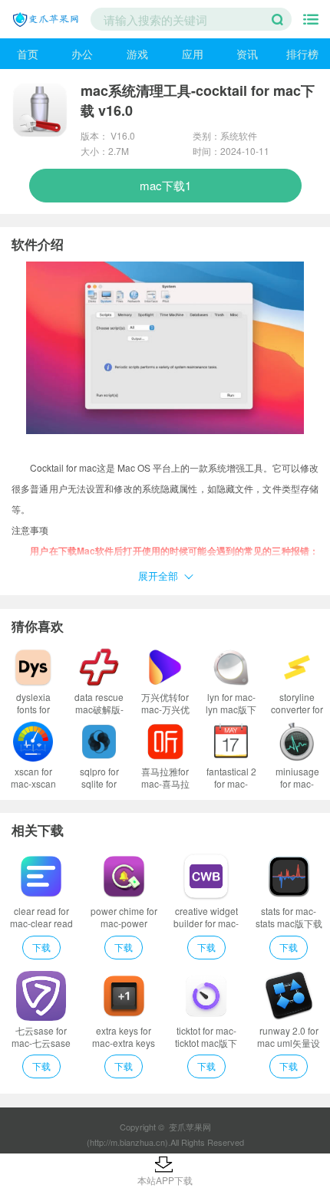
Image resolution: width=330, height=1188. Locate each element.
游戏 (137, 53)
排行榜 (302, 53)
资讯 (247, 53)
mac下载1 (165, 185)
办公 (82, 53)
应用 (192, 53)
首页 (27, 53)
